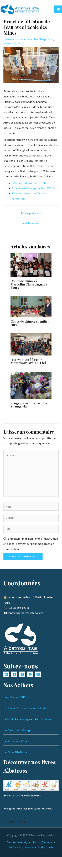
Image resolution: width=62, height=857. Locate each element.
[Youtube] (30, 674)
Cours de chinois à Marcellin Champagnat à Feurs (29, 284)
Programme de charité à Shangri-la (29, 404)
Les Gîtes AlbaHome (15, 752)
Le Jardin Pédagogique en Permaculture (27, 719)
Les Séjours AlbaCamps (17, 730)
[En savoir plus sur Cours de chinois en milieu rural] (31, 306)
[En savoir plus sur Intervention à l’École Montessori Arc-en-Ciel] (31, 344)
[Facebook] (14, 674)
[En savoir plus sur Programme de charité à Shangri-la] (31, 385)
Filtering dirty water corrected (30, 183)
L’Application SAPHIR (16, 697)
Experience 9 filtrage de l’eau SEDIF (33, 188)
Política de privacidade (22, 847)
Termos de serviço (18, 842)
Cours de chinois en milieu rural (30, 323)
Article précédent (31, 213)
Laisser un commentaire (17, 39)
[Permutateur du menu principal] (58, 9)
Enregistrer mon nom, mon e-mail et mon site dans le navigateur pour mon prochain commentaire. (30, 544)
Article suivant (31, 223)
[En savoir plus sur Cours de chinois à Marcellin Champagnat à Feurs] (31, 264)
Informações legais (42, 842)
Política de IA (46, 847)
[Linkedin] (6, 674)
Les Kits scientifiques (16, 741)
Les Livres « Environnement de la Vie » (25, 708)
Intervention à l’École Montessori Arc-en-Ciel (28, 361)
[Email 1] (38, 674)
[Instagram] (22, 674)
